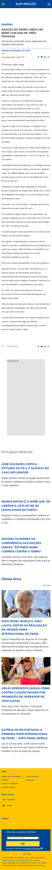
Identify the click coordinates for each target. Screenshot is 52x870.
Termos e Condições (10, 783)
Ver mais (46, 585)
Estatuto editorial (8, 787)
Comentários (11, 346)
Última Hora (11, 579)
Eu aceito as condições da (23, 849)
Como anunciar (32, 776)
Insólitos (7, 24)
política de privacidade (32, 849)
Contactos (30, 780)
